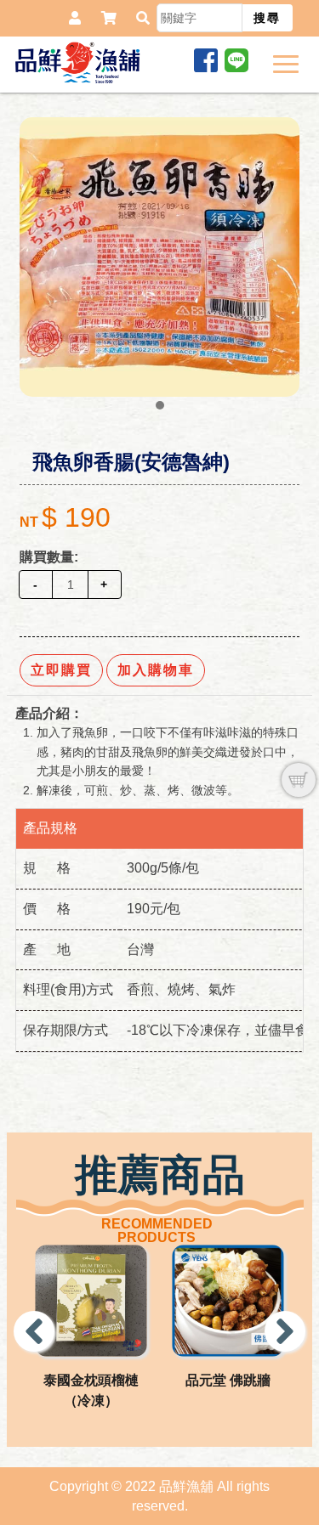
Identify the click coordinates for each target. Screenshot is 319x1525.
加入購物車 (155, 670)
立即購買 (61, 670)
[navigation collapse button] (289, 61)
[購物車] (299, 780)
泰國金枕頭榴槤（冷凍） (91, 1390)
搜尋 (267, 18)
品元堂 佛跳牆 (228, 1380)
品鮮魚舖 (80, 63)
